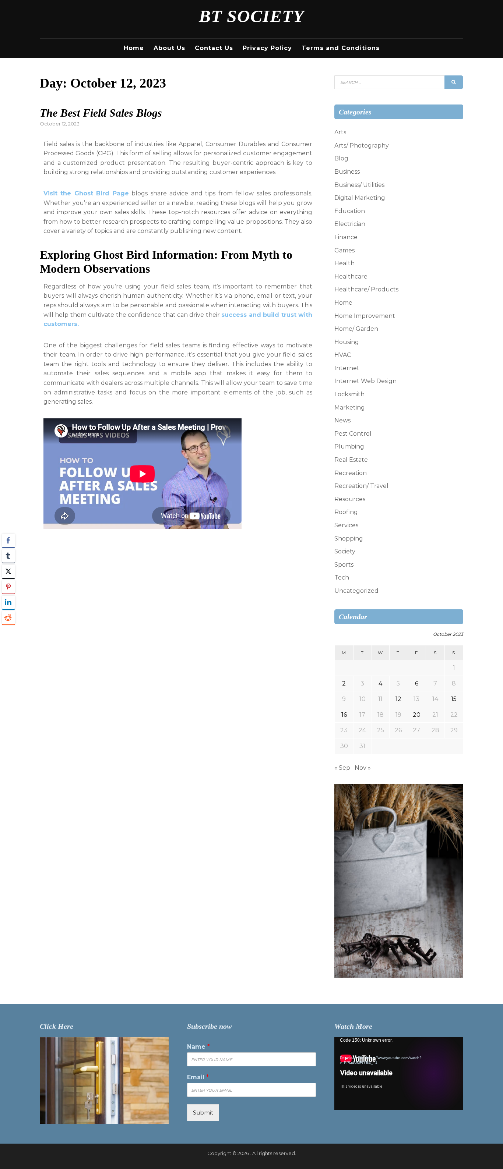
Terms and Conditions (341, 48)
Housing (346, 342)
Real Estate (351, 459)
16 (344, 714)
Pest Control (353, 433)
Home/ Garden (356, 328)
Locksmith (349, 394)
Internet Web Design (365, 381)
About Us (169, 48)
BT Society (251, 16)
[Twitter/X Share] (8, 571)
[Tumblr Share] (8, 556)
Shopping (348, 538)
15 (454, 698)
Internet (346, 368)
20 (417, 714)
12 (398, 698)
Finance (346, 237)
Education (349, 211)
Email (198, 1077)
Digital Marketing (359, 197)
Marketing (349, 407)
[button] (8, 632)
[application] (398, 1073)
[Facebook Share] (8, 540)
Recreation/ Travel (361, 485)
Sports (343, 564)
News (342, 420)
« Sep (342, 767)
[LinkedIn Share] (8, 602)
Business (347, 171)
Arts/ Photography (361, 145)
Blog (341, 158)
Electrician (349, 223)
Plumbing (349, 446)
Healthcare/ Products (366, 289)
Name (198, 1046)
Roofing (346, 512)
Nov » (363, 767)
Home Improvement (364, 315)
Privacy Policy (267, 48)
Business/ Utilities (359, 184)
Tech (341, 577)
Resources (349, 499)
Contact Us (214, 48)
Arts (340, 132)
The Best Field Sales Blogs (101, 113)
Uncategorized (356, 590)
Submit (203, 1112)
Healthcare (350, 276)
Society (344, 551)
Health (344, 263)
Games (344, 250)
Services (346, 525)
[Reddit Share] (8, 617)
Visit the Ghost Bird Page (86, 193)
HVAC (342, 354)
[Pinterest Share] (8, 587)
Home (134, 48)
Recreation (350, 473)
